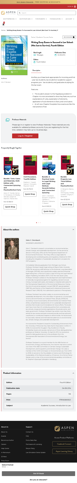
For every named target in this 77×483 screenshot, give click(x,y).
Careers (3, 444)
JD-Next (4, 456)
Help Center (5, 448)
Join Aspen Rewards (25, 2)
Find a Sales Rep (31, 440)
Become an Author (7, 440)
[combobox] (49, 13)
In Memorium (5, 452)
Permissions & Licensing (34, 444)
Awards (3, 436)
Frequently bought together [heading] (11, 147)
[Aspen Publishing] (8, 12)
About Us (4, 432)
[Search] (20, 13)
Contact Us (29, 432)
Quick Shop (10, 207)
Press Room (5, 461)
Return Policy (30, 448)
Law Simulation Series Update (35, 452)
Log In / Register (25, 136)
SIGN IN (70, 6)
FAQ (27, 436)
